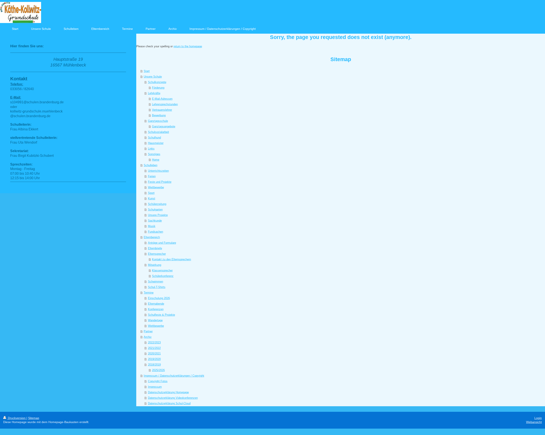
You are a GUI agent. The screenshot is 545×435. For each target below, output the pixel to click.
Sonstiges (154, 154)
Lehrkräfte (154, 93)
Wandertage (155, 320)
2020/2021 (154, 353)
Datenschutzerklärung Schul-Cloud (169, 403)
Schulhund (154, 137)
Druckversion (16, 418)
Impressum (155, 386)
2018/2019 (154, 364)
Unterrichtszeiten (158, 170)
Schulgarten (155, 209)
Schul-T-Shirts (156, 287)
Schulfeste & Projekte (161, 314)
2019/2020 (154, 359)
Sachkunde (155, 220)
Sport (151, 192)
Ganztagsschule (158, 120)
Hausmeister (156, 143)
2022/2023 (154, 342)
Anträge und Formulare (162, 242)
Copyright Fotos (158, 381)
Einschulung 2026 (159, 298)
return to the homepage (188, 46)
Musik (151, 226)
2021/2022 (154, 348)
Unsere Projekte (158, 215)
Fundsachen (155, 231)
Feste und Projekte (159, 181)
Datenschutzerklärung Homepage (168, 392)
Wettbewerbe (156, 187)
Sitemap (33, 418)
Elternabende (156, 303)
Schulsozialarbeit (158, 132)
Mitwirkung (154, 264)
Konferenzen (156, 309)
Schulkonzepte (157, 82)
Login (538, 418)
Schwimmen (155, 281)
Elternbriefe (155, 248)
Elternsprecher (157, 253)
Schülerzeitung (157, 204)
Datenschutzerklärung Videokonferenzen (173, 397)
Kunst (151, 198)
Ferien (152, 176)
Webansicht (534, 422)
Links (151, 148)
